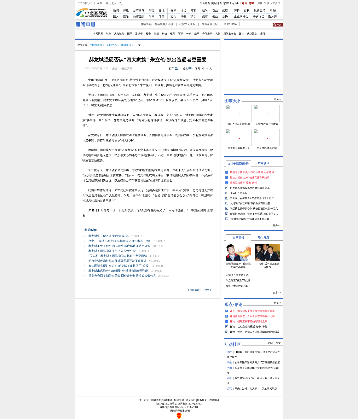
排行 (262, 33)
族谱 (225, 10)
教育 (172, 33)
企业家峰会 (241, 16)
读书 (183, 16)
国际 (129, 33)
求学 (193, 16)
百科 (247, 10)
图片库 (272, 16)
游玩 (229, 388)
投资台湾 (259, 10)
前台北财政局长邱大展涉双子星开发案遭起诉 (117, 260)
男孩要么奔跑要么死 (239, 148)
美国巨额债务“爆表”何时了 (244, 182)
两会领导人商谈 (164, 24)
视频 (173, 10)
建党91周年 (230, 24)
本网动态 (156, 400)
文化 (173, 16)
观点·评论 (233, 304)
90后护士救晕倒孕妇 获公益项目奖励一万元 (254, 208)
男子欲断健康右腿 (267, 148)
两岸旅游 (139, 16)
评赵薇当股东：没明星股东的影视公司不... (253, 316)
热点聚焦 (252, 33)
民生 (229, 362)
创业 (215, 16)
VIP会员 (275, 3)
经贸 (205, 10)
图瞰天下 (232, 100)
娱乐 (126, 16)
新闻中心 (112, 45)
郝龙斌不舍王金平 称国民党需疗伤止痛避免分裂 (119, 246)
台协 (225, 16)
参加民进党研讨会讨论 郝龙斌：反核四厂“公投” (119, 265)
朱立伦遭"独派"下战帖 (238, 280)
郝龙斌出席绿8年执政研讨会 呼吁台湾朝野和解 (118, 270)
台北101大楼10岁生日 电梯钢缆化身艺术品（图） (120, 241)
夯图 (229, 367)
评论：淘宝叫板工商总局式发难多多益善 (252, 311)
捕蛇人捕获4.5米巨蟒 (238, 123)
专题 (273, 10)
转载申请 (167, 400)
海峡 (229, 352)
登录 (266, 3)
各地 (161, 10)
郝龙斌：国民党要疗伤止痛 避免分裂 (112, 250)
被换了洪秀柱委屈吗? (237, 286)
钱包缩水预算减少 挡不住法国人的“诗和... (253, 172)
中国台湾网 (96, 45)
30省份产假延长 (238, 193)
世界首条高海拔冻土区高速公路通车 (250, 187)
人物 (217, 33)
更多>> (278, 99)
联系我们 (191, 400)
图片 (116, 16)
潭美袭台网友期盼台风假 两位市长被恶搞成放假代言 (122, 275)
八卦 (229, 378)
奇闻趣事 (207, 33)
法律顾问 (214, 400)
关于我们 (144, 400)
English (234, 3)
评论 (126, 10)
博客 (251, 3)
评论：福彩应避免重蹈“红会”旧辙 (248, 326)
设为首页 (204, 3)
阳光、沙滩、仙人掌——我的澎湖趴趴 (256, 388)
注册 (260, 3)
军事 (180, 33)
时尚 (152, 16)
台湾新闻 (139, 10)
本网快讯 (98, 33)
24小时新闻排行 (238, 163)
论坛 (244, 3)
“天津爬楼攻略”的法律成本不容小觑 (249, 218)
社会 (148, 33)
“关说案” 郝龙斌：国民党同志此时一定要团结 (117, 255)
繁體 (226, 3)
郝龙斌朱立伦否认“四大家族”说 (108, 236)
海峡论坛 (258, 16)
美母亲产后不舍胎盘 (267, 123)
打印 (171, 68)
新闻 (116, 10)
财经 (156, 33)
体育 (161, 16)
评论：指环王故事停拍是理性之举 (248, 321)
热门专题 (263, 237)
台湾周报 (238, 237)
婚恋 (205, 16)
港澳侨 (139, 33)
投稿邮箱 (179, 400)
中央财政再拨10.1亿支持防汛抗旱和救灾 (252, 198)
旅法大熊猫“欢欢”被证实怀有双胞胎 (249, 177)
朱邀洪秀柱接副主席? (237, 274)
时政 (108, 33)
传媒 (188, 33)
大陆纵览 (119, 33)
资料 (237, 10)
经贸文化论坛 (187, 24)
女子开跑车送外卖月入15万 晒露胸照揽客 (257, 362)
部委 (152, 10)
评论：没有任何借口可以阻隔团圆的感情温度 (255, 331)
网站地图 (216, 3)
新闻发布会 (230, 33)
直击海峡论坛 (210, 24)
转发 (185, 68)
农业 (215, 10)
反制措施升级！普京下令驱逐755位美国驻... (254, 213)
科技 (164, 33)
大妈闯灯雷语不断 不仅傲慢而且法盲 (250, 203)
